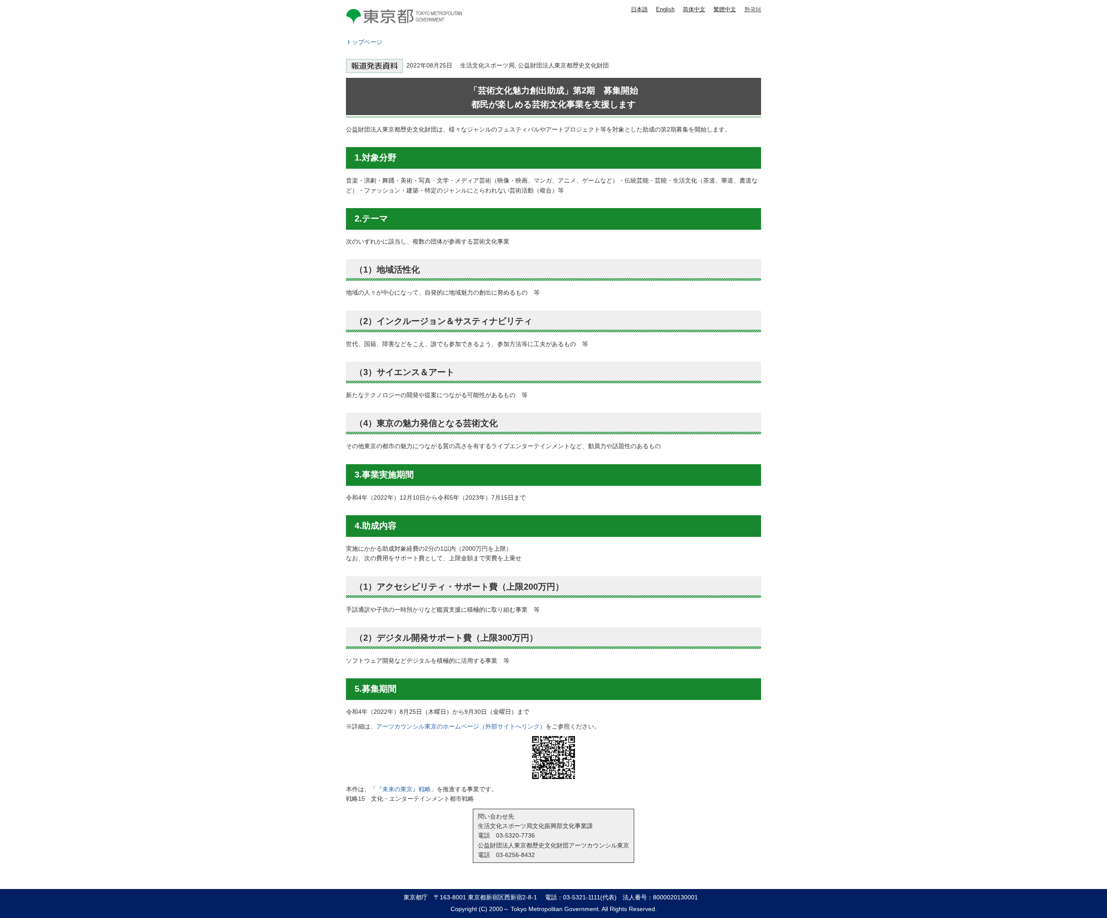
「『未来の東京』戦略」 (403, 789)
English (665, 9)
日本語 (639, 9)
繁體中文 (724, 9)
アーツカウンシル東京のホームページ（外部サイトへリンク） (461, 726)
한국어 (752, 9)
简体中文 (694, 9)
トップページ (364, 42)
